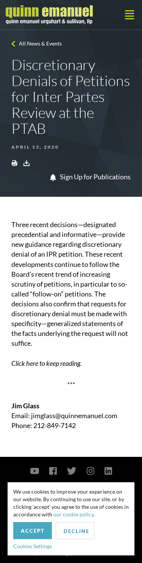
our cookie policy (73, 514)
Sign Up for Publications (95, 177)
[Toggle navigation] (129, 15)
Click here (24, 363)
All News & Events (40, 43)
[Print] (14, 162)
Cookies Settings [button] (32, 546)
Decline (76, 531)
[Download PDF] (26, 162)
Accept (33, 531)
